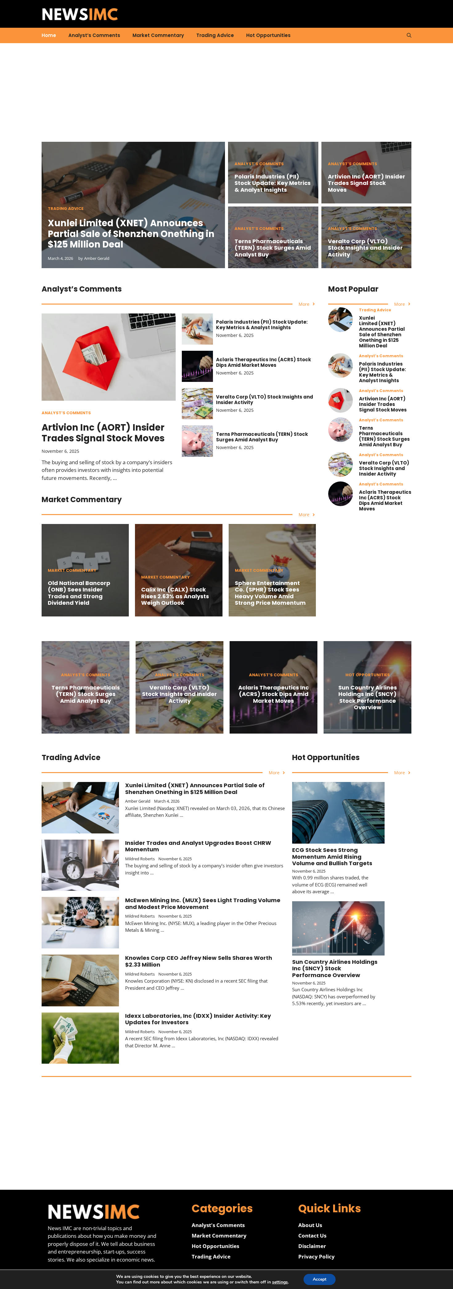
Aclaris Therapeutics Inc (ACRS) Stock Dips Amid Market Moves (263, 362)
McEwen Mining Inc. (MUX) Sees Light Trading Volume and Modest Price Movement (202, 903)
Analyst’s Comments (94, 35)
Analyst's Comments (218, 1225)
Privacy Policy (316, 1256)
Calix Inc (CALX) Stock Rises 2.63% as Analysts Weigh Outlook (175, 596)
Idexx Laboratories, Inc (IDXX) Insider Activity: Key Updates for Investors (198, 1019)
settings (280, 1282)
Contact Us (312, 1235)
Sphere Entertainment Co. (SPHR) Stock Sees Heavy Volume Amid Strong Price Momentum (270, 593)
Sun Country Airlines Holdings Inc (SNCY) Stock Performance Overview (367, 697)
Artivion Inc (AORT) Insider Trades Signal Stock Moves (366, 183)
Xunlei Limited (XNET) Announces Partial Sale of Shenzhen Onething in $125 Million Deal (131, 234)
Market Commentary (158, 35)
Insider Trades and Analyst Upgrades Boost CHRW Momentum (198, 846)
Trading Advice (215, 35)
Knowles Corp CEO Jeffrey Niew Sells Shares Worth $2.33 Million (198, 961)
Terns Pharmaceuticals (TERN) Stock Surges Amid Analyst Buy (273, 247)
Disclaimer (312, 1246)
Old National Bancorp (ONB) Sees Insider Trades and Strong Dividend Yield (79, 593)
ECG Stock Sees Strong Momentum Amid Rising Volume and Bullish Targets (332, 856)
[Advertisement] (226, 98)
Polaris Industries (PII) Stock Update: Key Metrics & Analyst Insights (273, 183)
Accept (319, 1279)
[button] (409, 35)
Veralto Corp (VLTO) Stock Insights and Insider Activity (365, 247)
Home (49, 35)
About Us (310, 1225)
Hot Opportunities (268, 35)
